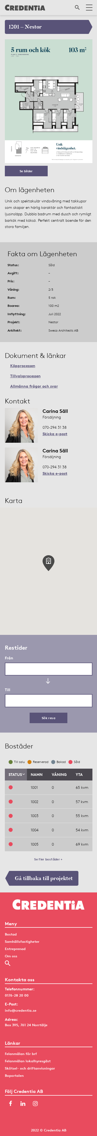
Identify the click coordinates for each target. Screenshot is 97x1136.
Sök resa (48, 718)
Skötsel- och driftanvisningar (30, 1068)
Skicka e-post (55, 433)
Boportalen (14, 1075)
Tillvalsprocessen (25, 376)
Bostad (11, 934)
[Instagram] (35, 1104)
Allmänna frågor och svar (34, 386)
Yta (79, 774)
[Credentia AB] (25, 7)
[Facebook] (10, 1104)
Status (15, 774)
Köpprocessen (22, 365)
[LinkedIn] (23, 1104)
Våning (59, 774)
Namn (37, 774)
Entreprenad (15, 949)
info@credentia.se (20, 1010)
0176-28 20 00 (17, 995)
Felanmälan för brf (21, 1053)
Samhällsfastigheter (22, 941)
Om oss (11, 956)
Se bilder (26, 171)
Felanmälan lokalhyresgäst (28, 1061)
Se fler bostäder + (48, 859)
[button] (48, 563)
